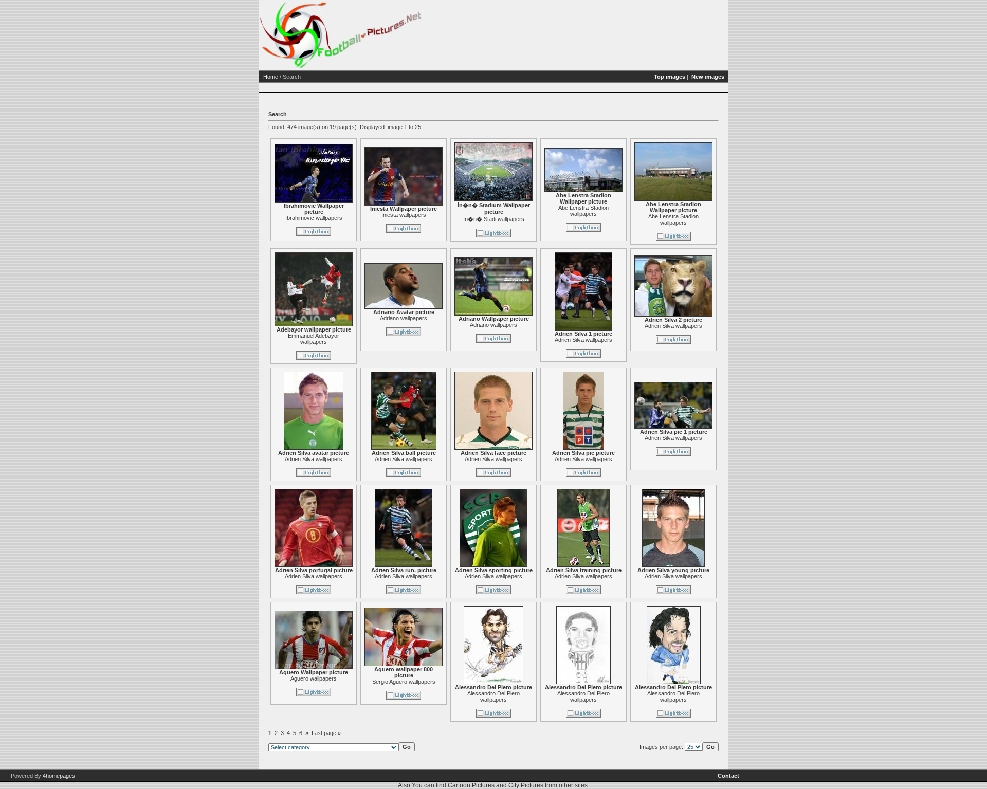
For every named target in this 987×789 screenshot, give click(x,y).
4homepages (59, 776)
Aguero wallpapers (313, 678)
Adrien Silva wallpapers (583, 340)
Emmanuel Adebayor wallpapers (313, 339)
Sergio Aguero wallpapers (403, 681)
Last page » (326, 733)
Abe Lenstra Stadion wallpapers (583, 211)
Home (270, 77)
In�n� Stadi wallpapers (493, 219)
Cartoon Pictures (471, 785)
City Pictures (525, 785)
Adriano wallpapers (403, 318)
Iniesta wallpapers (403, 215)
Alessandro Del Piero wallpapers (493, 696)
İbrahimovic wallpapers (313, 218)
